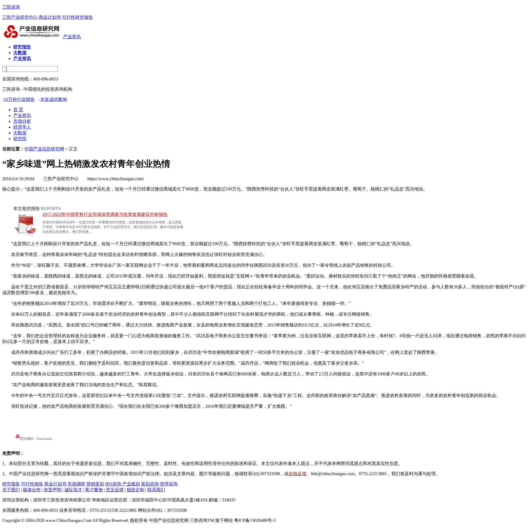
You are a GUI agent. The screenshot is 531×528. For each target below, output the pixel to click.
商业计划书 (50, 17)
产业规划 (131, 484)
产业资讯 (72, 36)
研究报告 (11, 484)
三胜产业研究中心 (20, 17)
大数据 (20, 132)
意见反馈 (115, 489)
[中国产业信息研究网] (32, 36)
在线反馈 (297, 473)
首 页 (18, 109)
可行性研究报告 (77, 17)
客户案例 (94, 489)
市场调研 (76, 484)
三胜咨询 (11, 7)
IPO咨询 (113, 484)
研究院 (20, 138)
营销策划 (95, 484)
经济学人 (22, 127)
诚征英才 (73, 489)
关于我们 (11, 489)
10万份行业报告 (19, 99)
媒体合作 (32, 489)
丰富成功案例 (53, 99)
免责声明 (52, 489)
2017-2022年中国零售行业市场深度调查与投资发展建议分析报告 (105, 214)
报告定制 (135, 489)
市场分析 (22, 121)
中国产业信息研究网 (44, 149)
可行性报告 (32, 484)
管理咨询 (169, 484)
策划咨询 (150, 484)
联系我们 (156, 489)
